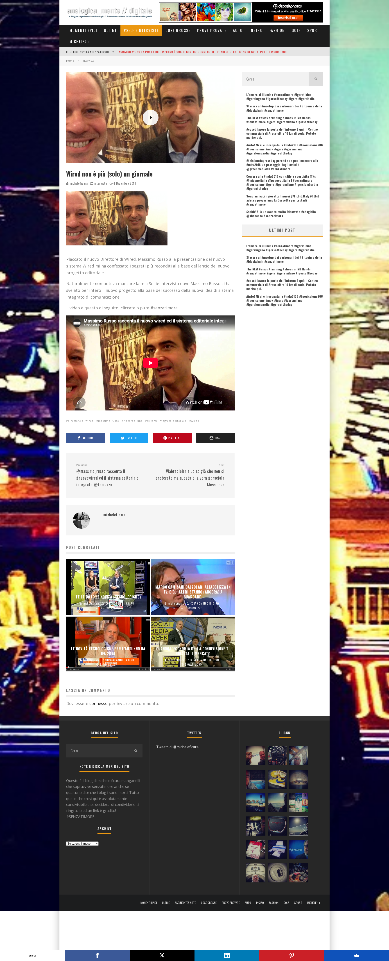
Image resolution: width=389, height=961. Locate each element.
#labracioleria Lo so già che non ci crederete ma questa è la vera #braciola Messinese (190, 475)
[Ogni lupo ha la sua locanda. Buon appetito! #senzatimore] (255, 873)
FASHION (277, 30)
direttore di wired (81, 420)
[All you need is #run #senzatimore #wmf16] (298, 827)
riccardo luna (133, 420)
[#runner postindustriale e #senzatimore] (298, 756)
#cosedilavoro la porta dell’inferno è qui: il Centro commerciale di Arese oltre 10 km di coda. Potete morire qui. (282, 133)
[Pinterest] (291, 955)
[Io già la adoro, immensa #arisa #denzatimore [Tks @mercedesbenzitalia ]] (255, 827)
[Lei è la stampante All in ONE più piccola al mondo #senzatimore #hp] (277, 850)
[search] (316, 79)
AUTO (238, 30)
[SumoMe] (356, 955)
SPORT (313, 30)
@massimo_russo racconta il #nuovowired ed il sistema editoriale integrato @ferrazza (107, 475)
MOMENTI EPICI (83, 30)
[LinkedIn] (226, 955)
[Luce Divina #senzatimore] (298, 780)
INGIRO (256, 30)
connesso (98, 703)
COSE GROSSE (177, 30)
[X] (162, 955)
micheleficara (78, 183)
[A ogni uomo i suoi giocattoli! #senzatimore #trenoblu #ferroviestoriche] (277, 756)
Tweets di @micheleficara (177, 746)
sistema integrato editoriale (167, 420)
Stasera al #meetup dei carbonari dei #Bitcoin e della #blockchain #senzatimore (284, 108)
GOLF (296, 30)
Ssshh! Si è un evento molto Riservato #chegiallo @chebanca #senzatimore (281, 213)
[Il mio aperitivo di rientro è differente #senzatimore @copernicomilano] (255, 780)
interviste (100, 183)
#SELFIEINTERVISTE (141, 30)
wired (195, 420)
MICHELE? (78, 41)
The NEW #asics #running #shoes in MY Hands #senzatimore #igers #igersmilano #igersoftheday (281, 119)
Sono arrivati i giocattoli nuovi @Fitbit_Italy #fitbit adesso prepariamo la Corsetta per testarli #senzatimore (282, 200)
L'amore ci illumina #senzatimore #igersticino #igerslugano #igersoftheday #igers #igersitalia (190, 52)
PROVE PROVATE (211, 30)
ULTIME (110, 30)
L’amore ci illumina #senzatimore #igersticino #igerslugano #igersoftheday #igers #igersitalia (280, 96)
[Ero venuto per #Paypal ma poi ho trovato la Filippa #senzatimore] (255, 756)
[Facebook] (97, 955)
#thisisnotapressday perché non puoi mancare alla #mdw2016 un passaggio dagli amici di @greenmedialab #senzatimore (282, 164)
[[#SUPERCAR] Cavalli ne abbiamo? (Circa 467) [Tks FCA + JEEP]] (277, 827)
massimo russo (108, 420)
